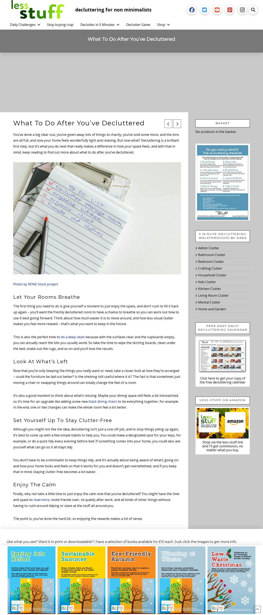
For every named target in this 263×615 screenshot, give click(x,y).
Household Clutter (212, 275)
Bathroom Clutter (211, 255)
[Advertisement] (131, 83)
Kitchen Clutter (209, 288)
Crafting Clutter (210, 268)
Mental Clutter (209, 302)
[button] (253, 9)
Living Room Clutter (213, 295)
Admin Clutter (208, 248)
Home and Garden (212, 309)
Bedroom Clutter (211, 261)
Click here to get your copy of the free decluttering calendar (223, 380)
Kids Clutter (207, 282)
